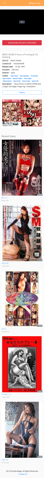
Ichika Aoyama (7, 81)
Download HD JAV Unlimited (22, 42)
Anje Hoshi (35, 81)
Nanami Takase (17, 78)
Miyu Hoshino (7, 78)
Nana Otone (14, 76)
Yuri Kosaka (34, 76)
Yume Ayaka (27, 78)
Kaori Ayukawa (24, 76)
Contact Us (22, 474)
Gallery (22, 92)
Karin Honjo (17, 81)
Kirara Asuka (26, 81)
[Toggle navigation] (4, 3)
